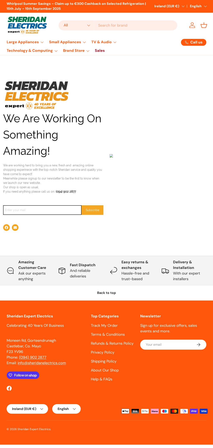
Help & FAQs (101, 379)
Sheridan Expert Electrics (34, 429)
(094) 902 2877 (66, 191)
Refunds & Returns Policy (112, 343)
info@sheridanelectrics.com (42, 362)
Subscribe (92, 210)
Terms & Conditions (108, 334)
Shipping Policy (103, 361)
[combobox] (118, 25)
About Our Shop (105, 370)
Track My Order (104, 325)
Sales (100, 50)
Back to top (106, 293)
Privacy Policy (102, 352)
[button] (203, 25)
